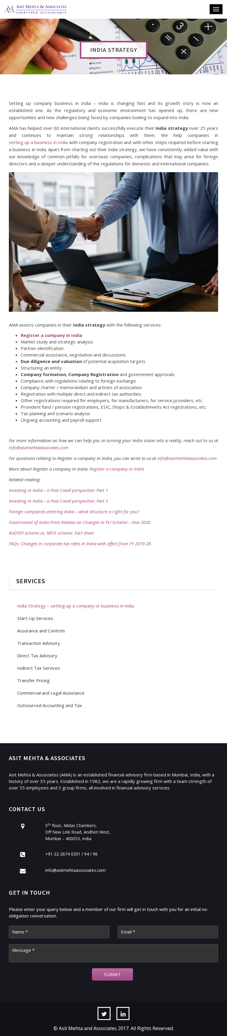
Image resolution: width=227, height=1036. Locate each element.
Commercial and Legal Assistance (51, 693)
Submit (112, 974)
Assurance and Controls (41, 631)
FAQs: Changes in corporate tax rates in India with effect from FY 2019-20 (80, 543)
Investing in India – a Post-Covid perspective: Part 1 (58, 490)
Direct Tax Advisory (37, 655)
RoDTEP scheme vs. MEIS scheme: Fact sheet (51, 533)
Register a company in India (117, 469)
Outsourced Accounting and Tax (49, 705)
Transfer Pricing (33, 680)
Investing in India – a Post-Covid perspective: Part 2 (58, 501)
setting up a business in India (38, 142)
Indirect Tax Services (38, 668)
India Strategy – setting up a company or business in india (75, 606)
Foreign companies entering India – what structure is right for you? (74, 511)
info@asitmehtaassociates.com (187, 458)
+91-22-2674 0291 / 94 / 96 (71, 854)
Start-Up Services (35, 618)
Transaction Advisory (38, 643)
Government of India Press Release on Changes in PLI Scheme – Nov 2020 (79, 522)
